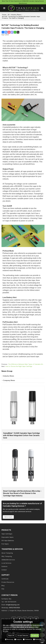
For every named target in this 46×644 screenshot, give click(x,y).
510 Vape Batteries (7, 540)
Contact (4, 570)
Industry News (16, 14)
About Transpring (7, 553)
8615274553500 (14, 607)
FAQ (2, 589)
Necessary (10, 639)
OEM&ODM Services (8, 560)
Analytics (19, 639)
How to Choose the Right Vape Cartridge (18, 366)
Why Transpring (6, 556)
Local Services (6, 563)
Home (4, 14)
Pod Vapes (5, 544)
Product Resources (7, 582)
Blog (2, 585)
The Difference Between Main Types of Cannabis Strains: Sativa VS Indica (26, 364)
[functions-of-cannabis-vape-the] (23, 110)
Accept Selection (23, 635)
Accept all (35, 635)
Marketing (38, 639)
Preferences (28, 639)
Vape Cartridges (6, 534)
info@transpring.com (12, 605)
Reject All (11, 635)
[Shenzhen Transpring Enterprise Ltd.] (23, 8)
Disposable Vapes (7, 537)
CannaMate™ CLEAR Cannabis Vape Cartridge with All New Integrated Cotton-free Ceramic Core (21, 435)
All (8, 14)
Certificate (4, 579)
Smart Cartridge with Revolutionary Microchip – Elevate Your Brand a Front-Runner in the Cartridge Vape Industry (22, 493)
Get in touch (8, 517)
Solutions (4, 566)
